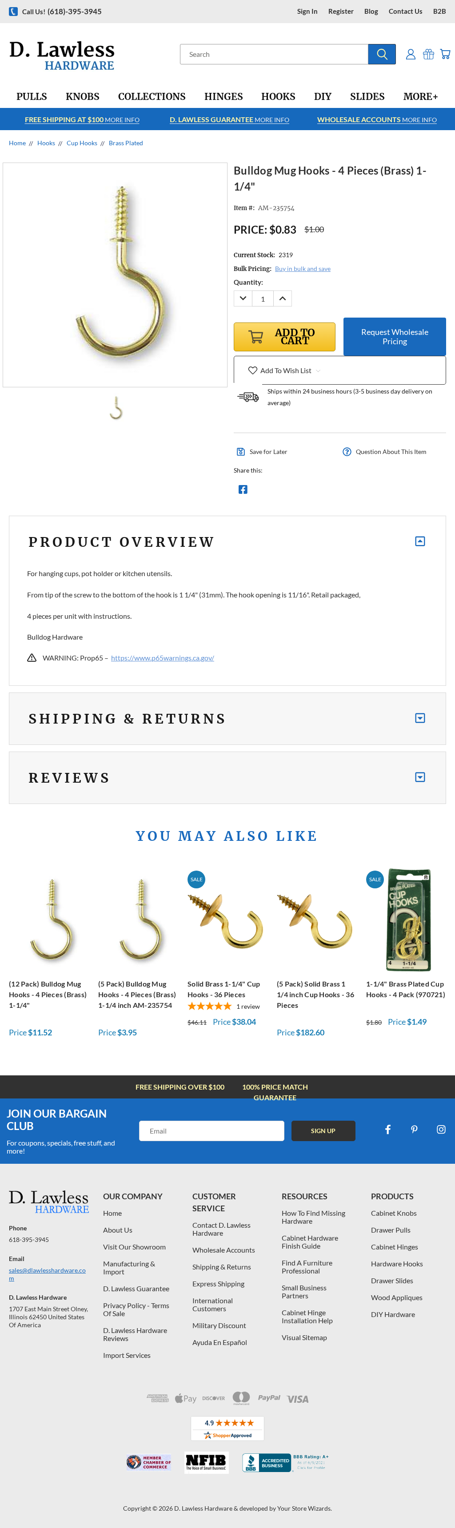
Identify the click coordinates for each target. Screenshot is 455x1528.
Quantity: (248, 282)
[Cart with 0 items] (445, 54)
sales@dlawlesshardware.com (47, 1274)
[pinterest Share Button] (339, 492)
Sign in (307, 11)
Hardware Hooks (397, 1263)
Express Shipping (218, 1283)
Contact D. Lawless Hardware (221, 1229)
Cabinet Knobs (394, 1213)
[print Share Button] (307, 492)
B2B (439, 11)
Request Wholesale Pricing (394, 336)
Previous (441, 1500)
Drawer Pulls (391, 1230)
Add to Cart (49, 919)
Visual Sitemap (304, 1337)
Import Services (127, 1355)
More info (82, 119)
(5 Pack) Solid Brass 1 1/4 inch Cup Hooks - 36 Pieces (315, 994)
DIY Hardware (393, 1314)
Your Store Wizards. (304, 1508)
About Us (117, 1230)
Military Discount (219, 1325)
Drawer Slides (392, 1280)
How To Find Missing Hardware (313, 1217)
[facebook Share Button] (243, 492)
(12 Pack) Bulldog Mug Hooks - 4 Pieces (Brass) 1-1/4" (48, 994)
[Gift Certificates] (428, 54)
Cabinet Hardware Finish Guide (310, 1242)
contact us (406, 11)
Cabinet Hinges (394, 1246)
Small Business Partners (304, 1291)
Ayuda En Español (219, 1342)
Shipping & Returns (221, 1266)
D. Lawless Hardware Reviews (135, 1334)
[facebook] (388, 1129)
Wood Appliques (397, 1297)
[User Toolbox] (410, 54)
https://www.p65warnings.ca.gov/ (162, 657)
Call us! (62, 11)
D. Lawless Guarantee (136, 1288)
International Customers (212, 1304)
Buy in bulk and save (303, 268)
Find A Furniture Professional (307, 1266)
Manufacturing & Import (129, 1267)
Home (112, 1213)
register (341, 11)
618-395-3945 (29, 1239)
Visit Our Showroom (134, 1246)
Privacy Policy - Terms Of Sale (136, 1309)
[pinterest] (414, 1129)
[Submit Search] (382, 54)
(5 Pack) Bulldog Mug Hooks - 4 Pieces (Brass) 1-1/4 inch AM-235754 (137, 994)
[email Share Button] (275, 492)
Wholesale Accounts (223, 1249)
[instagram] (441, 1129)
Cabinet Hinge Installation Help (307, 1316)
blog (371, 11)
